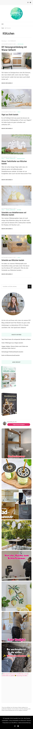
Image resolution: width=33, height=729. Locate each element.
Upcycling (20, 44)
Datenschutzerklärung (24, 723)
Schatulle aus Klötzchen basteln (13, 260)
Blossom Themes (26, 720)
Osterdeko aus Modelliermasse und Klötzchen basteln (14, 213)
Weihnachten (21, 158)
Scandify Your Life (18, 718)
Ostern (19, 209)
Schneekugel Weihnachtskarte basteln (12, 352)
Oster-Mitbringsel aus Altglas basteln (12, 343)
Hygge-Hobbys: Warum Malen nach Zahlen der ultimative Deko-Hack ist (15, 347)
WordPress (14, 723)
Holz (19, 112)
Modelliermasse (10, 158)
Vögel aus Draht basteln (10, 114)
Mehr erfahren (7, 83)
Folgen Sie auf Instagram (19, 424)
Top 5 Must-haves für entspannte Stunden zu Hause (16, 339)
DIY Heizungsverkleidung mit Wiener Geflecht (14, 48)
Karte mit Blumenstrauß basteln (11, 355)
